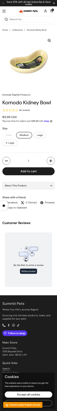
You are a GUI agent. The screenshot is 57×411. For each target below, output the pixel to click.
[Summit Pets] (28, 11)
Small (8, 135)
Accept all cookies (28, 394)
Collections (17, 30)
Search (6, 368)
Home (5, 30)
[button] (6, 161)
